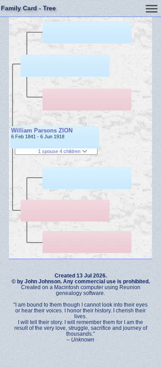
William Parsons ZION (41, 130)
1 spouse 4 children (60, 151)
